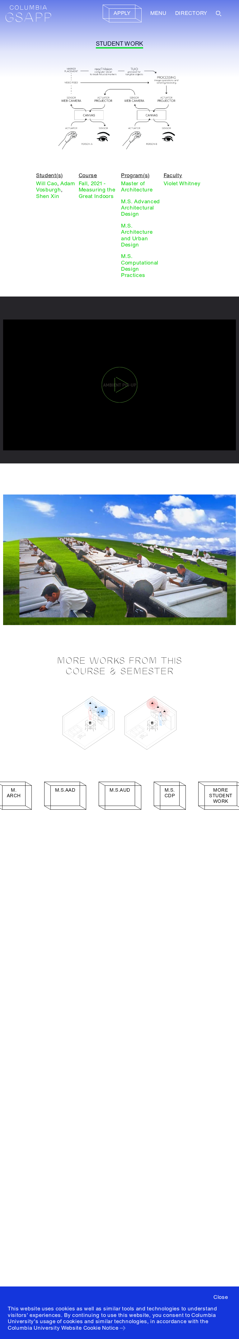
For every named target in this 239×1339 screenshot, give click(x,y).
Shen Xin (47, 196)
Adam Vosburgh (55, 186)
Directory (191, 13)
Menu (158, 13)
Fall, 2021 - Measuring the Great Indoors (97, 190)
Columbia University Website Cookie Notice (63, 1328)
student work (119, 43)
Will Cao (46, 183)
